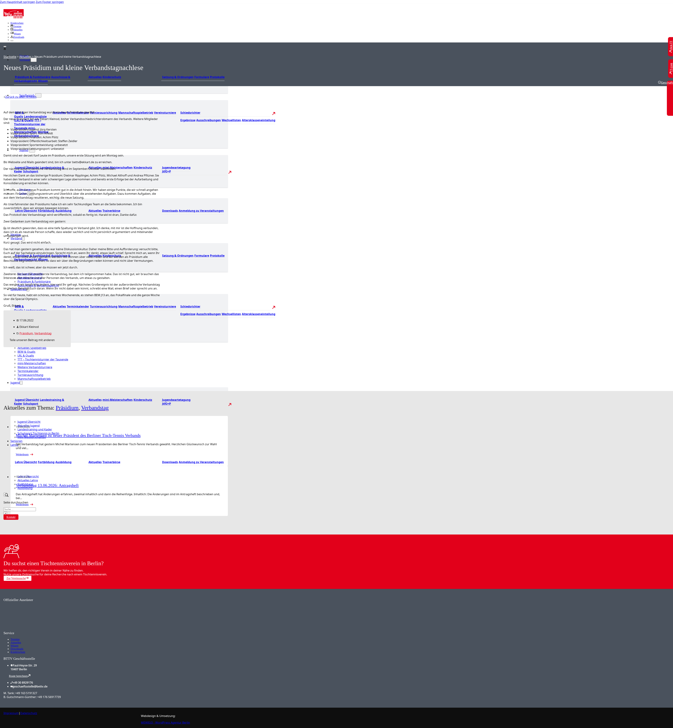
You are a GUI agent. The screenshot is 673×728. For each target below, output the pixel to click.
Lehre (14, 445)
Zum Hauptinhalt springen (17, 2)
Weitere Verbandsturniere (35, 367)
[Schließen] (12, 40)
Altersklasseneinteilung (258, 120)
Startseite (10, 57)
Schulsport (30, 171)
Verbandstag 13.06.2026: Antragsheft (47, 485)
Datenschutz (28, 713)
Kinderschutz (17, 23)
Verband (24, 59)
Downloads (170, 211)
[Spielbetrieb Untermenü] (38, 95)
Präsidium (26, 333)
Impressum (11, 713)
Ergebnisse (187, 120)
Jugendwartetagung (176, 167)
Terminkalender (78, 306)
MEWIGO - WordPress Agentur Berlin (165, 722)
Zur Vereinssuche (16, 578)
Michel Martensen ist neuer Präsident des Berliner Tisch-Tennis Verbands (78, 435)
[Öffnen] (5, 46)
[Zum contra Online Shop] (30, 629)
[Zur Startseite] (14, 17)
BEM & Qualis (19, 114)
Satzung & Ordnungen (177, 77)
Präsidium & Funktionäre (32, 77)
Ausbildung (63, 211)
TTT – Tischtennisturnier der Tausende (29, 124)
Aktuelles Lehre (28, 480)
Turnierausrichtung (103, 113)
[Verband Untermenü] (34, 60)
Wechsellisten (231, 120)
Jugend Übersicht (27, 400)
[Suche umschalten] (5, 494)
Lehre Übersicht (26, 211)
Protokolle (217, 77)
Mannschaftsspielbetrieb (135, 113)
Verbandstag (43, 333)
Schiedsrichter (190, 113)
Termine (15, 639)
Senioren (16, 441)
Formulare (201, 77)
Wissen (43, 81)
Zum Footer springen (50, 2)
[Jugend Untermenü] (21, 383)
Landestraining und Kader (35, 429)
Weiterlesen (22, 454)
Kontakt (10, 517)
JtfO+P (166, 171)
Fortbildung (46, 211)
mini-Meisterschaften (118, 167)
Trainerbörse (111, 211)
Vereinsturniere (165, 113)
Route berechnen (18, 675)
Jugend (15, 383)
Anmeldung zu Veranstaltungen (201, 211)
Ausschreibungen (208, 120)
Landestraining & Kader (39, 402)
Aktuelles (95, 77)
